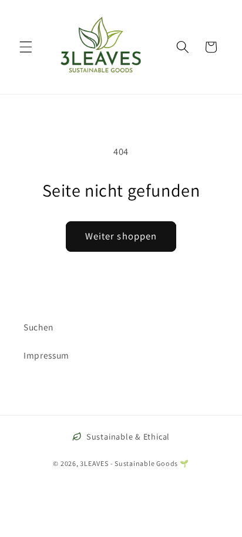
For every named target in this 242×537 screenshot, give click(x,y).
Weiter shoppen (121, 235)
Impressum (46, 355)
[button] (26, 47)
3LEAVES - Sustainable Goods (129, 463)
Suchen (38, 327)
